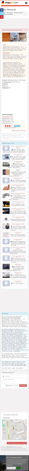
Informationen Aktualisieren (19, 130)
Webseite (5, 84)
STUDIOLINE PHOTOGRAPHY (18, 185)
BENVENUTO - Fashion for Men (18, 224)
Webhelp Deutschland (18, 178)
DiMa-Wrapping (18, 264)
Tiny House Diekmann (18, 239)
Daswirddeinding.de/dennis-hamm (18, 208)
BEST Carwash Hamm (18, 154)
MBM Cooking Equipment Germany (18, 193)
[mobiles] (26, 3)
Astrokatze (18, 169)
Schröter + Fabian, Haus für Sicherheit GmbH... (18, 147)
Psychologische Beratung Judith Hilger (18, 247)
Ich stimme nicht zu (11, 468)
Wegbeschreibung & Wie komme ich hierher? (17, 443)
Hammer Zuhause (18, 281)
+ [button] (4, 421)
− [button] (4, 423)
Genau (18, 468)
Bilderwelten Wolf (18, 272)
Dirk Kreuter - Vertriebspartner (18, 201)
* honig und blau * (18, 232)
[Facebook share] (2, 10)
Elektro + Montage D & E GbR (18, 217)
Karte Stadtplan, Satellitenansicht (10, 414)
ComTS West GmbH (18, 161)
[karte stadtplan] (9, 2)
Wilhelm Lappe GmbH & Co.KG (18, 256)
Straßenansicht (6, 417)
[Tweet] (2, 13)
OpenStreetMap (19, 439)
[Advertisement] (14, 23)
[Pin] (2, 17)
